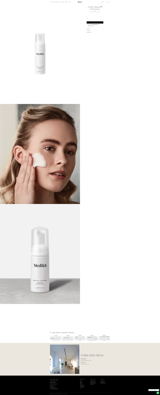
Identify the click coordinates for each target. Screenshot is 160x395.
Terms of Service (82, 385)
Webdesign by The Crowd (53, 393)
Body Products (102, 382)
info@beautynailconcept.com (85, 364)
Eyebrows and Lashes (93, 383)
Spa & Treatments (92, 382)
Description (88, 28)
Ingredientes (88, 30)
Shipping (81, 382)
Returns (81, 383)
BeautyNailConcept (60, 393)
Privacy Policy (82, 387)
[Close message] (158, 389)
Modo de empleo (89, 32)
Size (87, 17)
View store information (90, 26)
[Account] (107, 2)
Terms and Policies (65, 393)
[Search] (105, 2)
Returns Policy (82, 386)
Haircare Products (103, 383)
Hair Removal (92, 384)
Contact (81, 384)
